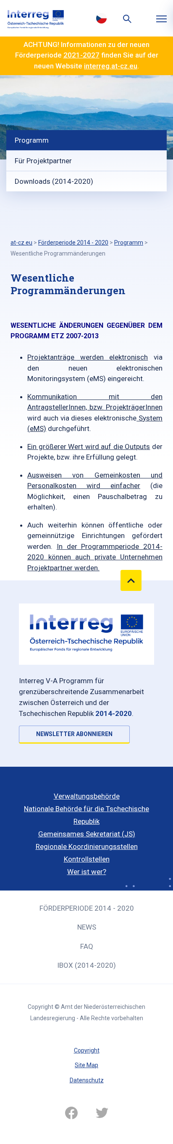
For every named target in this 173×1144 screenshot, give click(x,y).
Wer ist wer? (86, 871)
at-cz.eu (21, 242)
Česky (101, 18)
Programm (32, 140)
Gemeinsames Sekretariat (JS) (86, 834)
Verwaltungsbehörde (87, 796)
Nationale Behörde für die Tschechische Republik (86, 814)
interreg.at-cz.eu (110, 66)
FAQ (86, 946)
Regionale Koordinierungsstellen (87, 846)
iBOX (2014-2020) (86, 965)
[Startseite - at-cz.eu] (35, 18)
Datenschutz (87, 1080)
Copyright (87, 1050)
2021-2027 (81, 55)
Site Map (86, 1065)
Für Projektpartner (43, 161)
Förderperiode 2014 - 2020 (86, 908)
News (86, 927)
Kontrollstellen (87, 859)
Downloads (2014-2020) (54, 181)
